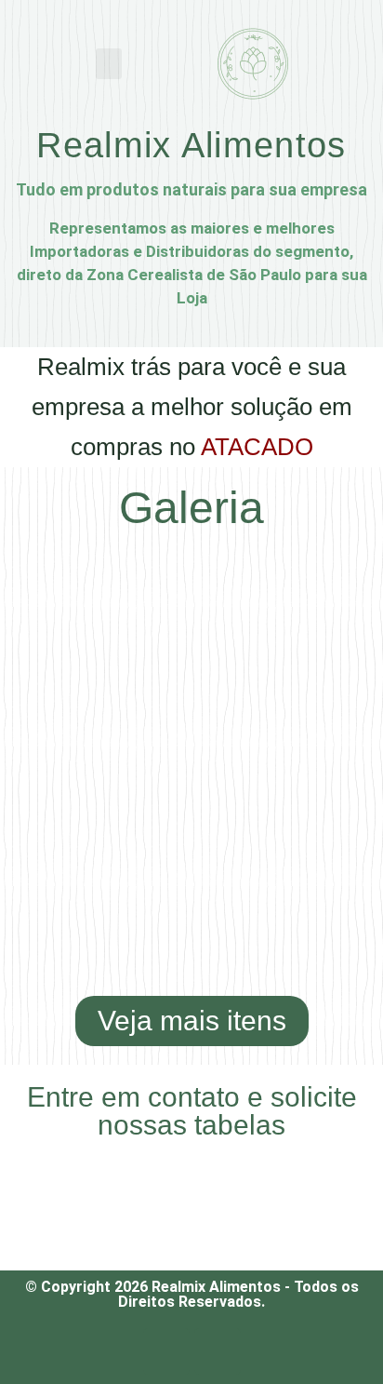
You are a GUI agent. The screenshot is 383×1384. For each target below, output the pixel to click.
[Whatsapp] (166, 1351)
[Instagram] (217, 1351)
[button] (109, 63)
